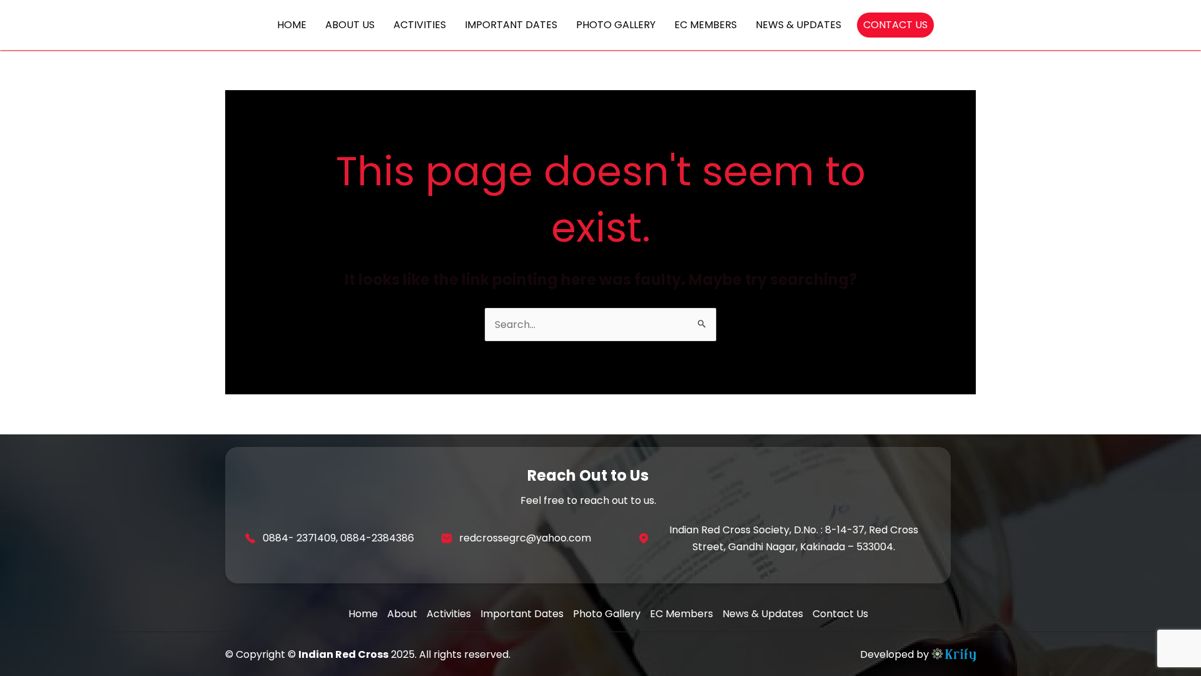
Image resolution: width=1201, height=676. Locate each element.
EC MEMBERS (705, 25)
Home (363, 614)
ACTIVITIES (419, 25)
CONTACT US (895, 25)
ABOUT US (350, 25)
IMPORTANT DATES (511, 25)
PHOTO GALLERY (616, 25)
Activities (449, 614)
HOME (292, 25)
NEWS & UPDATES (798, 25)
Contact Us (840, 614)
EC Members (681, 614)
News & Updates (762, 614)
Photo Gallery (607, 614)
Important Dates (522, 614)
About (402, 614)
